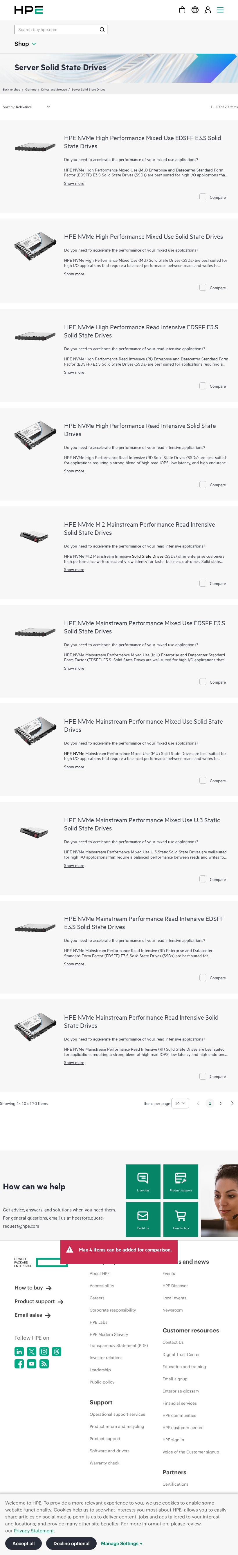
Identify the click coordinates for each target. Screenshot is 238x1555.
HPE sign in (173, 1439)
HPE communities (179, 1415)
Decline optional (71, 1543)
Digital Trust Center (181, 1354)
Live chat (143, 1190)
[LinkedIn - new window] (19, 1351)
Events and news (186, 1261)
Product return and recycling (117, 1426)
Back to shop (11, 89)
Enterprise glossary (181, 1391)
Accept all (23, 1543)
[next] (232, 1103)
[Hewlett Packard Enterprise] (29, 10)
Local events (174, 1298)
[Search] (102, 29)
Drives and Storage (54, 89)
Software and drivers (109, 1450)
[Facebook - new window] (19, 1363)
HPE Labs (98, 1322)
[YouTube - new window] (31, 1363)
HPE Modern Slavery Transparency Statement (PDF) (119, 1340)
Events (169, 1273)
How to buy (181, 1227)
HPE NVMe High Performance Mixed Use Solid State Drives (143, 236)
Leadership (100, 1369)
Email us (143, 1227)
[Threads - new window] (56, 1351)
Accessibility (102, 1285)
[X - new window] (31, 1351)
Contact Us (173, 1342)
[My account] (207, 10)
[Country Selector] (195, 10)
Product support (181, 1190)
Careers (97, 1298)
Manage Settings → (122, 1543)
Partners (174, 1472)
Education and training (184, 1366)
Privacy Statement (34, 1531)
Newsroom (173, 1310)
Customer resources (191, 1330)
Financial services (180, 1403)
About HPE (100, 1273)
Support (101, 1402)
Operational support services (117, 1414)
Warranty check (104, 1463)
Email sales (28, 1315)
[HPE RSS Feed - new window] (44, 1363)
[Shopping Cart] (182, 10)
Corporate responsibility (113, 1310)
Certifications (175, 1484)
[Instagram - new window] (44, 1351)
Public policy (102, 1382)
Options (30, 89)
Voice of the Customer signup (191, 1452)
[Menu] (220, 10)
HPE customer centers (184, 1427)
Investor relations (106, 1357)
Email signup (175, 1378)
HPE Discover (175, 1285)
